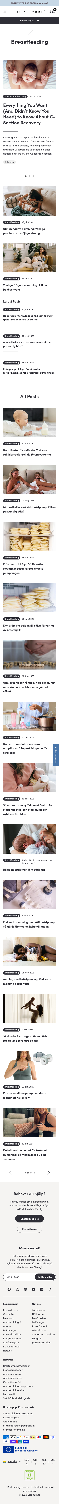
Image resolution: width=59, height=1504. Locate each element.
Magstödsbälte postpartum (19, 1425)
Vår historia (38, 1310)
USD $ (53, 1461)
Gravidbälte (10, 1421)
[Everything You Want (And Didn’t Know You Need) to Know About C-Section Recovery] (29, 74)
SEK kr (44, 1461)
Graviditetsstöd (12, 1382)
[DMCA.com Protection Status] (30, 1475)
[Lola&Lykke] (30, 11)
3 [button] (33, 176)
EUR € (26, 1461)
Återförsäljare (11, 1342)
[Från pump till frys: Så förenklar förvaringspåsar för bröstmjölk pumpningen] (29, 536)
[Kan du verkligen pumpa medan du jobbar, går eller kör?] (29, 1065)
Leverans (8, 1318)
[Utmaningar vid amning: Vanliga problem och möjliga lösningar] (29, 201)
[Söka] (49, 11)
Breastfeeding (11, 222)
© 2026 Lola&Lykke (29, 1494)
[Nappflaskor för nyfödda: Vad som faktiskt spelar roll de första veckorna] (29, 422)
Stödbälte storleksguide (16, 1398)
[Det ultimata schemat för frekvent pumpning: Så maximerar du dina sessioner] (29, 1122)
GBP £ (35, 1461)
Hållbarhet (38, 1314)
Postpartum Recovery (15, 96)
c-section (9, 161)
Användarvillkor (12, 1334)
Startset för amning (14, 1429)
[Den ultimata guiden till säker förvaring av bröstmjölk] (29, 597)
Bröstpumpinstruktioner (16, 1365)
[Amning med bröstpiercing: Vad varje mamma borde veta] (29, 951)
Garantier (8, 1314)
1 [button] (25, 176)
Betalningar (10, 1330)
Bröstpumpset (11, 1417)
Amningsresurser (12, 1377)
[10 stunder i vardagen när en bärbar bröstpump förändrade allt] (29, 1008)
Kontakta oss (29, 1229)
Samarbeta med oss (43, 1334)
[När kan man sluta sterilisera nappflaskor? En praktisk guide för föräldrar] (29, 716)
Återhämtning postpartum (18, 1386)
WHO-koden (39, 1330)
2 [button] (29, 176)
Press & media (40, 1326)
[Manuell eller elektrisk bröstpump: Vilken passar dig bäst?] (29, 479)
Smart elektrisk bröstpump (18, 1413)
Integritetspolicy (12, 1338)
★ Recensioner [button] (56, 755)
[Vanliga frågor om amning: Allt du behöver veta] (29, 257)
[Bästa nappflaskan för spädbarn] (29, 838)
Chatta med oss (29, 1218)
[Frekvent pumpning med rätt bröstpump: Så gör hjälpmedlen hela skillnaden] (29, 894)
